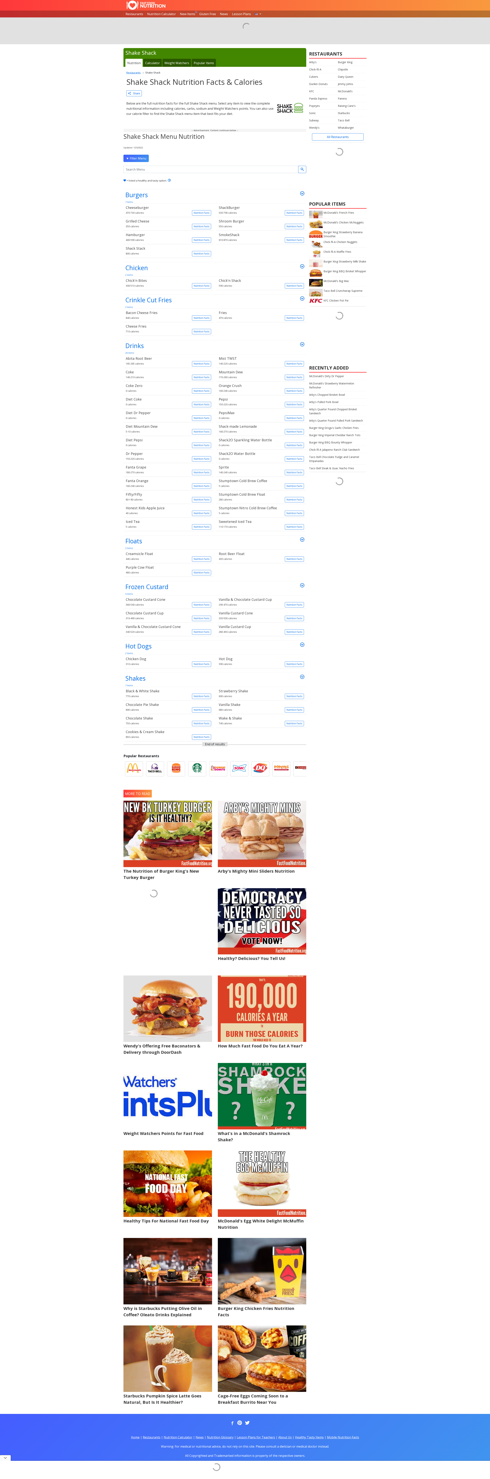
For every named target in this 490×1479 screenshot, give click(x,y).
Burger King (345, 62)
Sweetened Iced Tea (260, 523)
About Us (285, 1437)
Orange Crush (260, 387)
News (224, 14)
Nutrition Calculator (161, 14)
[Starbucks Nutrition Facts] (197, 768)
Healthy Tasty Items (309, 1437)
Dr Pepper (167, 455)
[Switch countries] (258, 14)
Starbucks (344, 113)
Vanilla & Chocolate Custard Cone (167, 629)
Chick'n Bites (167, 282)
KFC (311, 91)
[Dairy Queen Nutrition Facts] (260, 768)
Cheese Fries (167, 328)
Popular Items (204, 63)
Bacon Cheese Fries (167, 315)
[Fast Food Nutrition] (145, 5)
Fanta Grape (167, 469)
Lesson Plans (241, 14)
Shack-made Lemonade (260, 428)
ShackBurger (260, 209)
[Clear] (302, 169)
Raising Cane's (347, 106)
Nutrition (134, 63)
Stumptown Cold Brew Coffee (260, 483)
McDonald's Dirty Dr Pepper (326, 376)
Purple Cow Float (167, 569)
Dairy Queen (345, 76)
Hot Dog (260, 661)
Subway (314, 120)
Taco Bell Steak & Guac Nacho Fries (331, 468)
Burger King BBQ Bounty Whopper (330, 442)
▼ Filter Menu (136, 158)
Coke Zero (167, 387)
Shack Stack (167, 250)
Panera (342, 98)
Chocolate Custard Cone (167, 601)
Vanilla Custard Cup (260, 629)
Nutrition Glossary (220, 1437)
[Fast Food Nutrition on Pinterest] (239, 1423)
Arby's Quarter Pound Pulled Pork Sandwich (336, 420)
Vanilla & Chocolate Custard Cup (260, 601)
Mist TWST (260, 360)
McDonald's (345, 91)
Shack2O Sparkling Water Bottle (260, 442)
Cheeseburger (167, 209)
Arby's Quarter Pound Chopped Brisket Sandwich (333, 411)
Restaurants (134, 14)
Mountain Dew (260, 374)
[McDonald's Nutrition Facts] (134, 768)
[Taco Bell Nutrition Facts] (155, 768)
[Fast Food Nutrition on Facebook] (231, 1423)
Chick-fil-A (315, 69)
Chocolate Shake (167, 720)
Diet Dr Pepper (167, 415)
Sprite (260, 469)
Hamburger (167, 237)
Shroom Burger (260, 223)
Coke (167, 374)
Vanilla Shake (260, 706)
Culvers (313, 76)
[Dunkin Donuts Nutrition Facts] (218, 768)
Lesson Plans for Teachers (256, 1437)
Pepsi (260, 401)
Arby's (313, 62)
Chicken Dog (167, 661)
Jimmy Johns (345, 84)
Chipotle (343, 69)
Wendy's (314, 127)
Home (135, 1437)
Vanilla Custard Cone (260, 615)
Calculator (152, 63)
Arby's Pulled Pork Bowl (323, 402)
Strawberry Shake (260, 693)
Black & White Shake (167, 693)
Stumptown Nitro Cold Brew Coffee (260, 510)
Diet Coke (167, 401)
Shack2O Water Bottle (260, 455)
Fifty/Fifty (167, 496)
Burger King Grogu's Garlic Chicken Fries (334, 428)
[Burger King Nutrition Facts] (176, 768)
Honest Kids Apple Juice (167, 510)
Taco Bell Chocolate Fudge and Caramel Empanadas (334, 459)
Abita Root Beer (167, 360)
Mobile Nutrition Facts (343, 1437)
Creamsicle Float (167, 556)
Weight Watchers (176, 63)
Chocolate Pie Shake (167, 706)
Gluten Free (207, 14)
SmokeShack (260, 237)
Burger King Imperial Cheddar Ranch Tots (334, 435)
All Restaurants (338, 137)
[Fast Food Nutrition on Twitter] (247, 1423)
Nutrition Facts (201, 212)
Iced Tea (167, 523)
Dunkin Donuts (318, 84)
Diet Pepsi (167, 442)
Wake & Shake (260, 720)
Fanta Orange (167, 483)
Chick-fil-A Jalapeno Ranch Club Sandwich (334, 449)
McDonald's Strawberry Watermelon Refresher (331, 385)
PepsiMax (260, 415)
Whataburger (346, 127)
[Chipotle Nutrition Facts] (302, 768)
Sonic (312, 113)
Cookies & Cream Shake (167, 734)
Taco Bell (344, 120)
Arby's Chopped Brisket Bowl (327, 395)
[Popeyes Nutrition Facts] (281, 768)
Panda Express (318, 98)
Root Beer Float (260, 556)
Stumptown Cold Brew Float (260, 496)
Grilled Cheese (167, 223)
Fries (260, 315)
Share (135, 93)
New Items (187, 14)
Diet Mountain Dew (167, 428)
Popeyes (314, 106)
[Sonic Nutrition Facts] (239, 768)
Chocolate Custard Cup (167, 615)
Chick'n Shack (260, 282)
